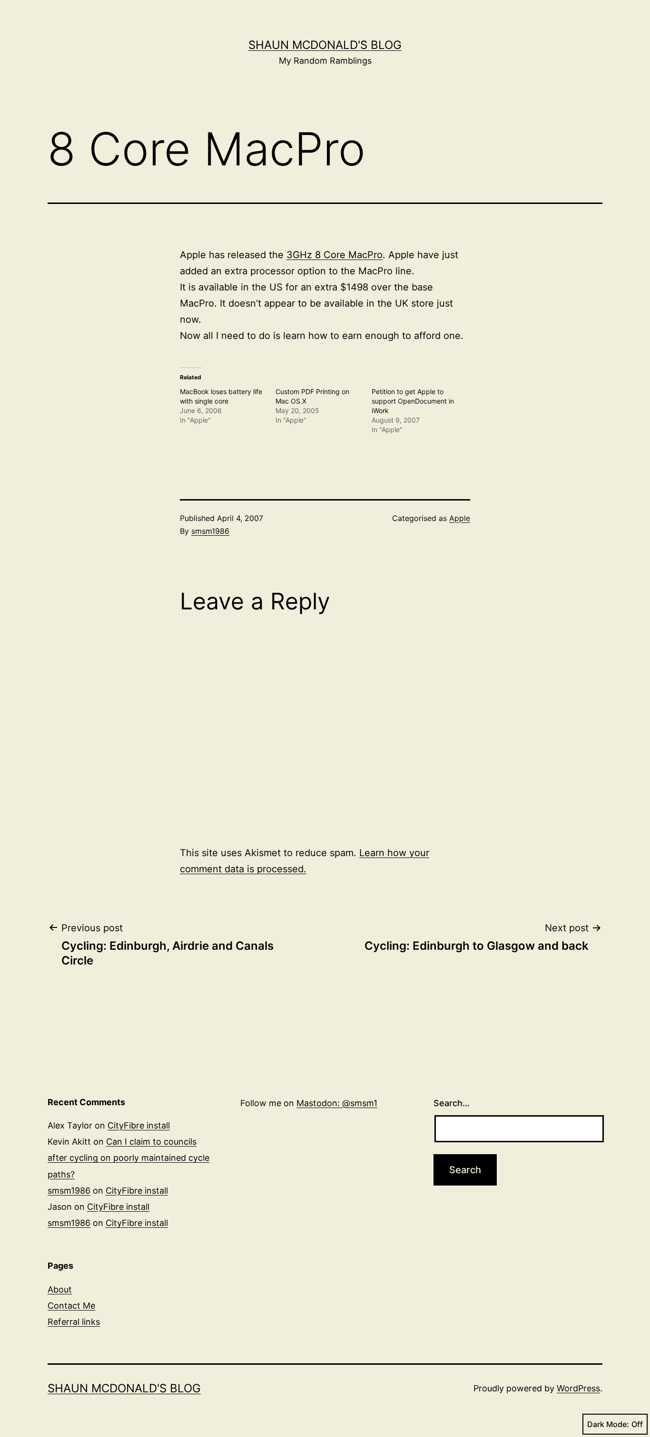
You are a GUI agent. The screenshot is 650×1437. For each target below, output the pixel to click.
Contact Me (71, 1306)
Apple (459, 518)
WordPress (578, 1388)
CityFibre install (139, 1125)
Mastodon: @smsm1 (336, 1103)
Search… (451, 1103)
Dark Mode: (608, 1424)
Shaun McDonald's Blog (325, 45)
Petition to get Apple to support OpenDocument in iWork (413, 401)
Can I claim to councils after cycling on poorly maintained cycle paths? (128, 1158)
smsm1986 (210, 531)
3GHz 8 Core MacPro (334, 254)
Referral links (74, 1322)
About (60, 1289)
